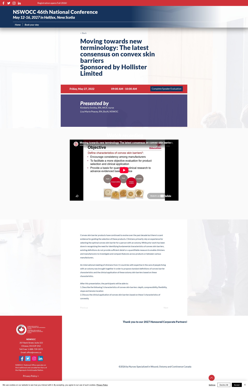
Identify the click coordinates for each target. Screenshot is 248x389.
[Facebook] (3, 3)
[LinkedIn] (19, 3)
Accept (237, 385)
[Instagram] (14, 3)
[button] (52, 3)
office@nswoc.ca (34, 352)
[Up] (212, 378)
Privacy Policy (102, 385)
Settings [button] (212, 385)
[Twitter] (9, 3)
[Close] (244, 385)
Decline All (224, 385)
